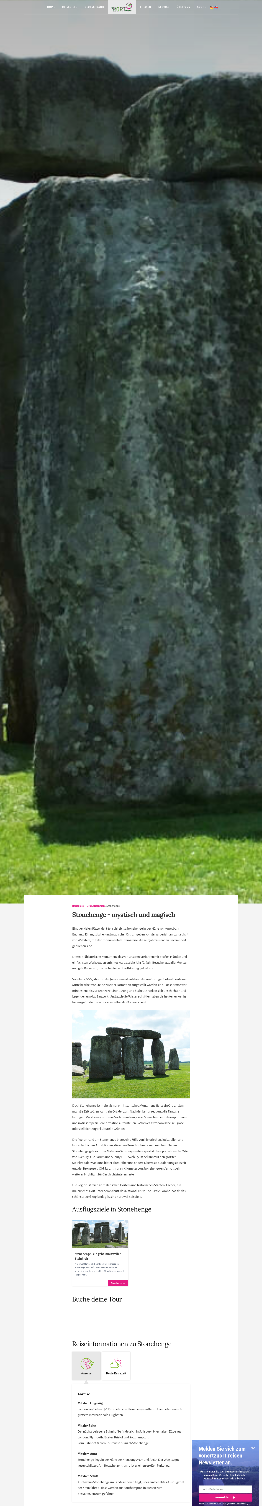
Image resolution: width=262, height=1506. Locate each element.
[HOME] (122, 7)
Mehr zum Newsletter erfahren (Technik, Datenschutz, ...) (225, 1503)
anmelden (222, 1497)
